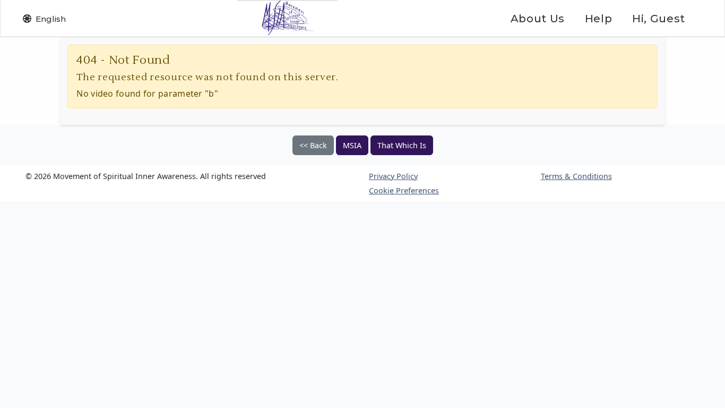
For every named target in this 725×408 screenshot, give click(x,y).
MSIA (352, 145)
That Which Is (401, 145)
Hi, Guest (658, 18)
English (51, 19)
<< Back (313, 145)
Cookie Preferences (404, 190)
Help (598, 18)
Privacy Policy (393, 176)
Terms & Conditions (576, 176)
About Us (538, 18)
